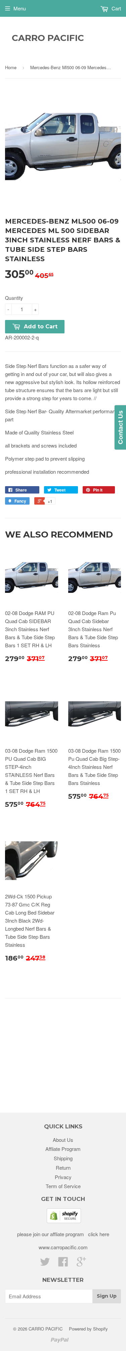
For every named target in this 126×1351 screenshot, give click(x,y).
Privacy (63, 1176)
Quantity (14, 297)
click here (98, 1234)
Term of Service (63, 1186)
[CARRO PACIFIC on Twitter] (45, 1263)
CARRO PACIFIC (48, 38)
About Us (63, 1139)
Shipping (63, 1158)
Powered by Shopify (88, 1328)
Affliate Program (63, 1148)
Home (10, 67)
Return (63, 1167)
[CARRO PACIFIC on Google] (81, 1263)
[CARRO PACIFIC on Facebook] (63, 1263)
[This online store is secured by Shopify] (64, 1220)
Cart (115, 8)
